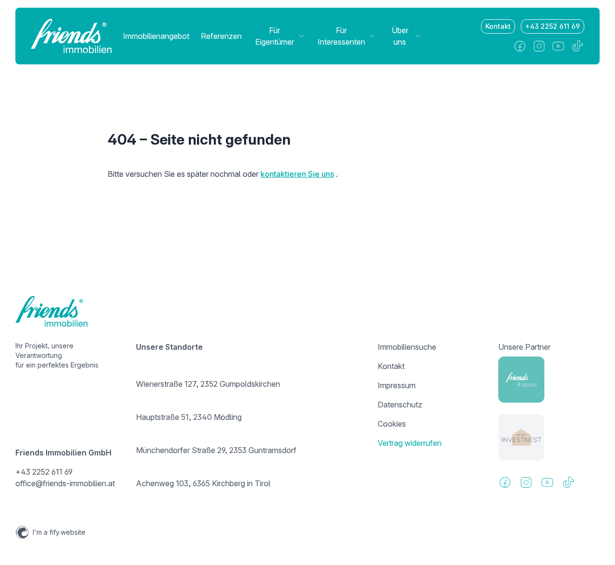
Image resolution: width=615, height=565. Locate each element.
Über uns (400, 36)
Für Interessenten (341, 36)
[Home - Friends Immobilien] (71, 36)
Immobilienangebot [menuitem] (156, 36)
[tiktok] (577, 46)
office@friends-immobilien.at (65, 483)
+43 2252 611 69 (552, 26)
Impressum (397, 385)
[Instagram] (539, 46)
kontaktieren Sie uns (297, 174)
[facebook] (520, 46)
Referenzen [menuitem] (221, 36)
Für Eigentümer (274, 36)
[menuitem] (279, 36)
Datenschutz (400, 404)
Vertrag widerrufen (410, 443)
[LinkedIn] (558, 46)
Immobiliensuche (407, 347)
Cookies (392, 424)
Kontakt (498, 26)
